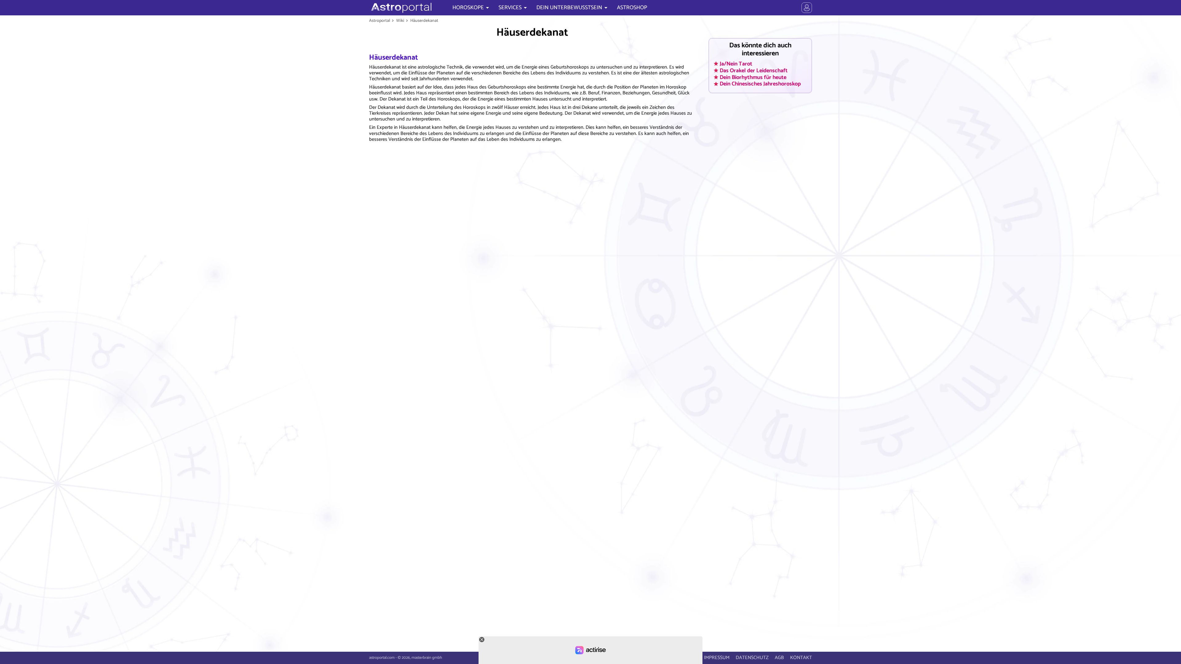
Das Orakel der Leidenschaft (754, 70)
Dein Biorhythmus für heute (753, 77)
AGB (779, 658)
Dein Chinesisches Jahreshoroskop (760, 84)
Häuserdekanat (424, 20)
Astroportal (379, 20)
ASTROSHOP (632, 7)
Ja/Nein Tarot (736, 63)
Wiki (400, 20)
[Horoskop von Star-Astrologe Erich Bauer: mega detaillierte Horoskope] (400, 7)
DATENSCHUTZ (752, 658)
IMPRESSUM (717, 658)
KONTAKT (801, 658)
